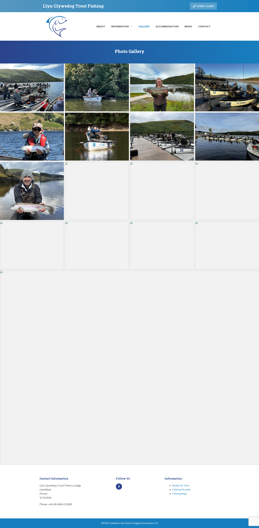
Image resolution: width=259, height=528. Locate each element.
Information (120, 26)
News (188, 26)
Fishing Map (179, 493)
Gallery (144, 26)
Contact (204, 26)
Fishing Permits (181, 489)
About (100, 26)
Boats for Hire (180, 485)
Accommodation (167, 26)
